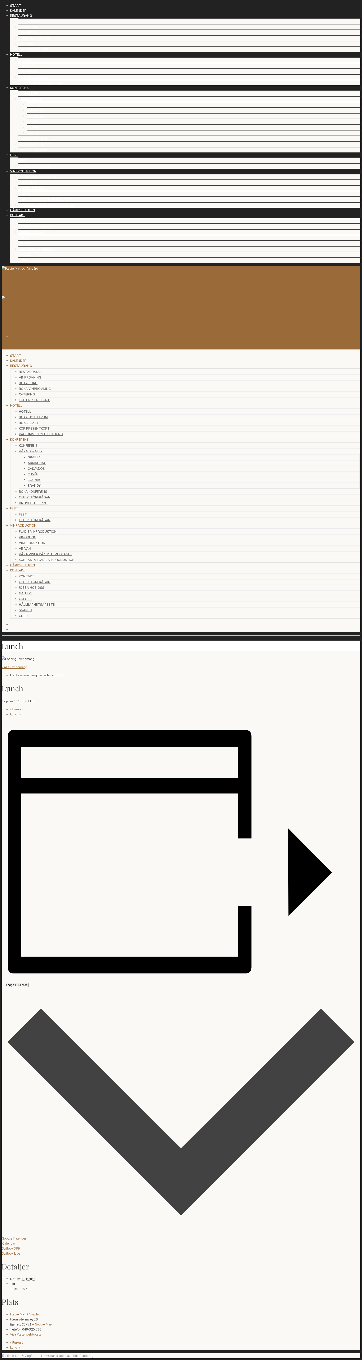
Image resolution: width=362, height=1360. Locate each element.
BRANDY (33, 133)
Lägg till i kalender (17, 984)
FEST (22, 161)
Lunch (15, 714)
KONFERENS (27, 93)
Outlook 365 (11, 1248)
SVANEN (24, 255)
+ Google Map (42, 1324)
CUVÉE (32, 122)
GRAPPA (33, 105)
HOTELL (24, 60)
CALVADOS (35, 116)
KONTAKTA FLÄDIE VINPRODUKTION (46, 205)
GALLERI (24, 238)
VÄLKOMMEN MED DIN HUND (40, 83)
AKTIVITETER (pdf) (32, 150)
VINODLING (27, 182)
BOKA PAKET (28, 71)
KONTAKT (26, 221)
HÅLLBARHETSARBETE (36, 249)
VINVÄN (24, 194)
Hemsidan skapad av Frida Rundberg (67, 1356)
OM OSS (24, 243)
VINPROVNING (29, 27)
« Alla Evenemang (14, 667)
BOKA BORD (27, 33)
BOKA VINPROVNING (34, 38)
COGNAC (33, 127)
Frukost (16, 709)
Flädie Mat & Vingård (25, 1314)
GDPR (22, 260)
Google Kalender (14, 1238)
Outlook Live (11, 1253)
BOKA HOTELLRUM (32, 66)
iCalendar (8, 1243)
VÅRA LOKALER (30, 99)
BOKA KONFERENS (32, 139)
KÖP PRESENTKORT (33, 49)
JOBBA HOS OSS (31, 232)
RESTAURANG (29, 21)
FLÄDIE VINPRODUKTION (37, 177)
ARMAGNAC (36, 110)
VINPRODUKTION (31, 188)
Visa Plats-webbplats (25, 1334)
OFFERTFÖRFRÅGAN (34, 144)
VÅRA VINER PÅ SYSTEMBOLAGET (45, 199)
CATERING (26, 44)
